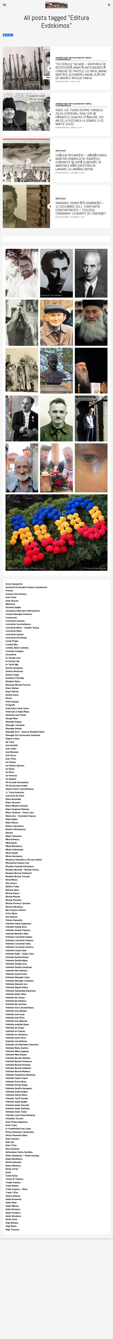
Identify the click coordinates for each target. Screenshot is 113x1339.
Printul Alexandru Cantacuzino (20, 1132)
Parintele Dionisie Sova (16, 964)
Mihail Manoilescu (14, 846)
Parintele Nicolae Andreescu (19, 1061)
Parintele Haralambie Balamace (21, 991)
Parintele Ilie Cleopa (15, 998)
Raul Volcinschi (12, 1149)
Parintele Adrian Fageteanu (18, 924)
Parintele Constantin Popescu (19, 940)
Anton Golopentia (14, 584)
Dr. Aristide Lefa (13, 658)
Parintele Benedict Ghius (17, 934)
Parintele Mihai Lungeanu (17, 1051)
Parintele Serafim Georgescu (19, 1088)
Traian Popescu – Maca (16, 1189)
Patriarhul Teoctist (14, 1118)
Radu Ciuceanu (12, 1139)
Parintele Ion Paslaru (15, 1031)
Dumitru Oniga (12, 675)
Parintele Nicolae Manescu (18, 1071)
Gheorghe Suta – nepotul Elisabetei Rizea (25, 732)
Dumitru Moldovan (14, 671)
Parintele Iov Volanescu (17, 1034)
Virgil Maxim (11, 1226)
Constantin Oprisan (15, 634)
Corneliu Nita (12, 644)
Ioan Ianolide (12, 745)
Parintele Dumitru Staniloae (19, 967)
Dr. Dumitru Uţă (12, 661)
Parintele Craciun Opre (16, 950)
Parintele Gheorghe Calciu (18, 977)
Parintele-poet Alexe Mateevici (20, 1115)
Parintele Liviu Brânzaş (16, 1041)
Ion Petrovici (11, 776)
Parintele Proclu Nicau (16, 1082)
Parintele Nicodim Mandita (18, 1058)
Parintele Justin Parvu (16, 1038)
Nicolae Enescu (12, 893)
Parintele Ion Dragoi (15, 1028)
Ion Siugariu (11, 779)
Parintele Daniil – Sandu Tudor (20, 954)
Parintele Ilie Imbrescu (16, 1001)
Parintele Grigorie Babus (17, 987)
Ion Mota (10, 772)
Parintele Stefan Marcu (16, 1095)
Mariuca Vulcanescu (15, 826)
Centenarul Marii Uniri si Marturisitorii (23, 611)
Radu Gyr (10, 1142)
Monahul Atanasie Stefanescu (20, 866)
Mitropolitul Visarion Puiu (17, 863)
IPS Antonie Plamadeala (17, 782)
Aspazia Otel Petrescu (16, 594)
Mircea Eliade (12, 853)
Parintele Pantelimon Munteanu (20, 1075)
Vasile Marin (11, 1203)
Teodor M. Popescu (14, 1179)
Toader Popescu (13, 1182)
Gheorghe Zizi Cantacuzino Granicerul (23, 735)
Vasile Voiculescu (13, 1216)
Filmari (9, 698)
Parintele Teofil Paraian (17, 1098)
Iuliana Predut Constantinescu (20, 789)
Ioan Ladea (11, 749)
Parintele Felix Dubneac (16, 970)
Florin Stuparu (12, 702)
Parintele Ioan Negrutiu (16, 1021)
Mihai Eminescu (12, 839)
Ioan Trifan (11, 759)
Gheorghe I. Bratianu (15, 725)
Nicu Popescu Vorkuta (16, 910)
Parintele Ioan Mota (15, 1018)
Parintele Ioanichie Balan (17, 1024)
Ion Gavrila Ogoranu (15, 765)
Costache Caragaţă (14, 651)
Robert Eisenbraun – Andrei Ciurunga (22, 1156)
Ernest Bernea (12, 688)
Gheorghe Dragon (14, 722)
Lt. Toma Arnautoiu (15, 792)
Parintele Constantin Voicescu (19, 947)
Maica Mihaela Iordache (17, 806)
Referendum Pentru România (19, 1152)
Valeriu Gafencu (13, 1196)
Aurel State (11, 597)
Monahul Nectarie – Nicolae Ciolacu (22, 870)
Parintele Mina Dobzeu (16, 1055)
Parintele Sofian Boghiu (17, 1092)
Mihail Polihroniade (14, 850)
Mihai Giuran (11, 843)
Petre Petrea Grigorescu (17, 1122)
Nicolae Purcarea (13, 900)
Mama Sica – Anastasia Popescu (21, 816)
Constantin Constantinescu (18, 624)
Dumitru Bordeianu (14, 668)
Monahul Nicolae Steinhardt (19, 873)
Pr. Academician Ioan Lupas (18, 1129)
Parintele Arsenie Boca (16, 927)
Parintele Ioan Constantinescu (20, 1008)
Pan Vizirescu (12, 917)
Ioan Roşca (11, 755)
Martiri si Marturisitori (15, 829)
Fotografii (10, 705)
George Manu (12, 718)
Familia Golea (12, 695)
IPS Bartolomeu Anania (16, 786)
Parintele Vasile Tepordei (17, 1105)
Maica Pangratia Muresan (17, 809)
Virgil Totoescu (12, 1230)
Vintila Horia (11, 1219)
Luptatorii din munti (15, 796)
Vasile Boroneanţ (13, 1199)
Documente (11, 654)
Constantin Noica (14, 631)
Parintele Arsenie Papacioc (18, 930)
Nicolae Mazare (13, 897)
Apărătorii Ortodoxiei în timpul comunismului (26, 587)
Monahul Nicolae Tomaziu (18, 876)
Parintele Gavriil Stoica (16, 974)
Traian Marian (12, 1186)
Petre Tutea (11, 1125)
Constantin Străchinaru (16, 638)
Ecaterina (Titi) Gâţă (15, 678)
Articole (9, 591)
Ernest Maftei (12, 692)
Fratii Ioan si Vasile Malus (17, 712)
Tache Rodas (12, 1176)
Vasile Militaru (12, 1206)
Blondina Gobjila (13, 607)
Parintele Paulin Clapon (17, 1078)
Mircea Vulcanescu (14, 856)
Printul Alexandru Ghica (16, 1135)
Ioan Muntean (12, 752)
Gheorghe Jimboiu (14, 728)
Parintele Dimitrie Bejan (17, 960)
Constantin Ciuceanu (15, 621)
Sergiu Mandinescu (14, 1159)
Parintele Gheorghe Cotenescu (20, 981)
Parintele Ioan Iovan (15, 1014)
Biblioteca (10, 604)
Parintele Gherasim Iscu (16, 984)
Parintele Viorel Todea (16, 1112)
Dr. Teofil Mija (12, 665)
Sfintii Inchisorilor (13, 1162)
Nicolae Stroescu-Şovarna (18, 903)
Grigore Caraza (12, 738)
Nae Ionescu (11, 883)
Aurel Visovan (12, 601)
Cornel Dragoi (12, 641)
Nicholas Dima (12, 890)
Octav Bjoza (11, 913)
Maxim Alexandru (14, 836)
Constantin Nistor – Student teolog (22, 628)
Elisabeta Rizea (13, 681)
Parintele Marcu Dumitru (17, 1048)
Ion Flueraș (11, 762)
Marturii (9, 833)
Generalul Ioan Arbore (16, 715)
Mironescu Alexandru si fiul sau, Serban (24, 860)
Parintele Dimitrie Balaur (17, 957)
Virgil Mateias (12, 1223)
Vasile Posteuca (13, 1213)
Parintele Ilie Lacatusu (16, 1004)
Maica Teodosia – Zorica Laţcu (20, 812)
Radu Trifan (11, 1145)
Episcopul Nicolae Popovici (18, 685)
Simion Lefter (12, 1169)
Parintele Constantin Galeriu (19, 937)
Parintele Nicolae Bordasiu (18, 1065)
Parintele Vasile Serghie (16, 1102)
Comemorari (11, 618)
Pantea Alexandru (14, 920)
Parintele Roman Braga (16, 1085)
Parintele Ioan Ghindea (16, 1011)
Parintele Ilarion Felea (16, 994)
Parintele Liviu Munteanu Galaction (22, 1044)
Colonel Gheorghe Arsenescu (19, 614)
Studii (8, 1172)
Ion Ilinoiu (10, 769)
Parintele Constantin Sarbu (18, 944)
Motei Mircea (12, 880)
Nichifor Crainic (12, 886)
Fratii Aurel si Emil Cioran (17, 708)
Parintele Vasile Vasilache (17, 1108)
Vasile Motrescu (13, 1209)
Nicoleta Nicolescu (14, 907)
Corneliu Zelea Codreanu (17, 648)
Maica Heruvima (13, 802)
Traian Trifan (12, 1192)
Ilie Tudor (10, 742)
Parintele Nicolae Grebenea (18, 1068)
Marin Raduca (12, 823)
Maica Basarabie (13, 799)
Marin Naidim (12, 819)
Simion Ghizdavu (13, 1166)
